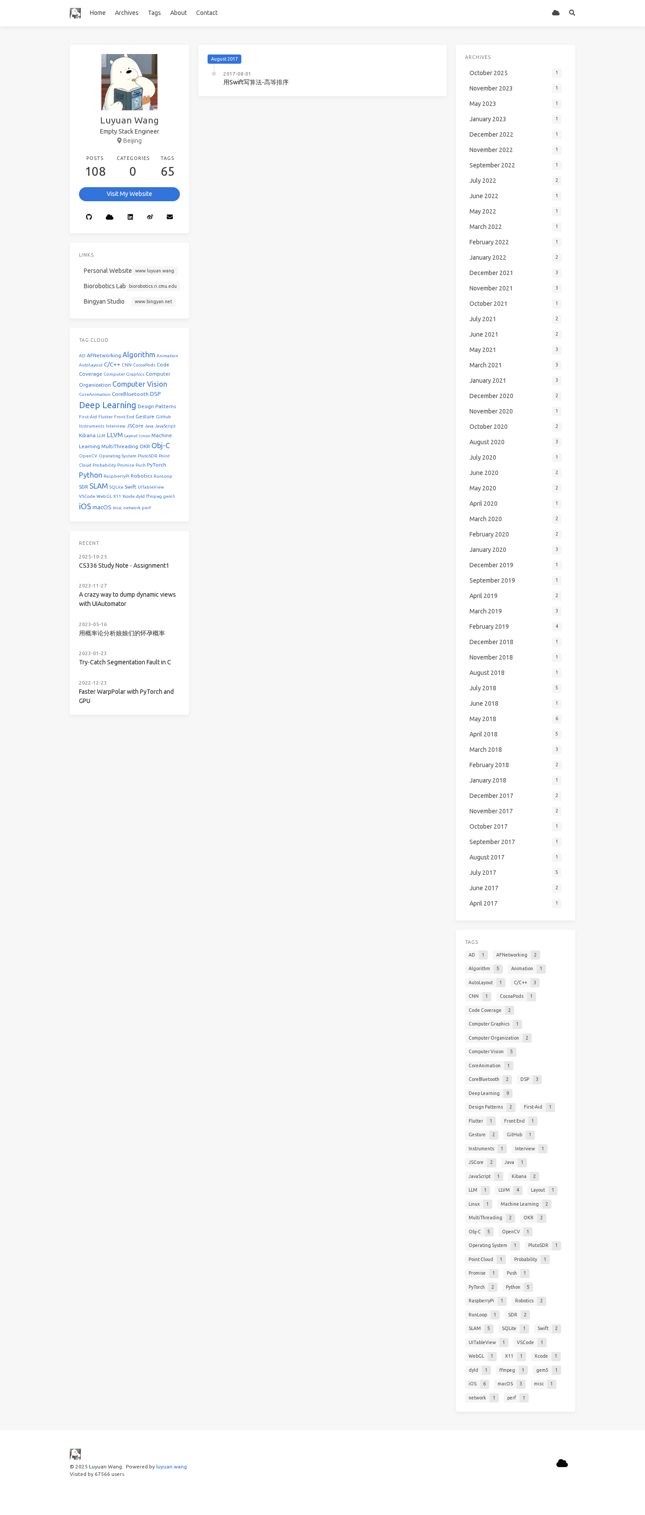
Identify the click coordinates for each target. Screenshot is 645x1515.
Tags (154, 12)
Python (90, 475)
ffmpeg (154, 496)
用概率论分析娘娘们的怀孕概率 (122, 633)
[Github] (89, 217)
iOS (85, 506)
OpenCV (88, 455)
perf (146, 507)
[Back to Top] (470, 1497)
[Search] (572, 13)
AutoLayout (91, 364)
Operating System (117, 455)
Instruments (91, 426)
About (178, 12)
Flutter (105, 416)
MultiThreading (119, 446)
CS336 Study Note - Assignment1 (124, 565)
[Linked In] (130, 217)
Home (98, 12)
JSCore (135, 425)
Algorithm (138, 354)
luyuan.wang (171, 1466)
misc (117, 507)
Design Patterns (157, 406)
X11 (117, 496)
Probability (104, 465)
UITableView (151, 487)
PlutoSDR (148, 455)
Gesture (145, 416)
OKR (145, 446)
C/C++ (112, 364)
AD (82, 355)
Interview (115, 426)
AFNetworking (104, 355)
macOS (102, 507)
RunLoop (163, 476)
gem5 (169, 496)
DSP (155, 394)
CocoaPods (144, 364)
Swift (130, 486)
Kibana (87, 435)
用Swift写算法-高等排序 (256, 82)
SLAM (99, 486)
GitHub (163, 416)
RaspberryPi (116, 476)
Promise (125, 465)
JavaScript (165, 426)
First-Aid (88, 416)
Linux (144, 435)
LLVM (115, 435)
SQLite (116, 487)
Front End (124, 416)
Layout (131, 435)
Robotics (141, 475)
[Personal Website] (556, 13)
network (131, 507)
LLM (101, 435)
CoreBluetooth (130, 394)
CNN (127, 364)
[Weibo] (150, 217)
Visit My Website (129, 193)
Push (141, 465)
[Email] (170, 217)
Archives (127, 12)
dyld (140, 496)
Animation (167, 355)
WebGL (104, 496)
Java (149, 426)
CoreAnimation (95, 394)
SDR (83, 486)
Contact (207, 12)
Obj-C (160, 445)
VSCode (87, 496)
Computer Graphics (124, 374)
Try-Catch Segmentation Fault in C (125, 662)
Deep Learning (107, 405)
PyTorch (156, 465)
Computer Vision (139, 384)
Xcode (128, 496)
